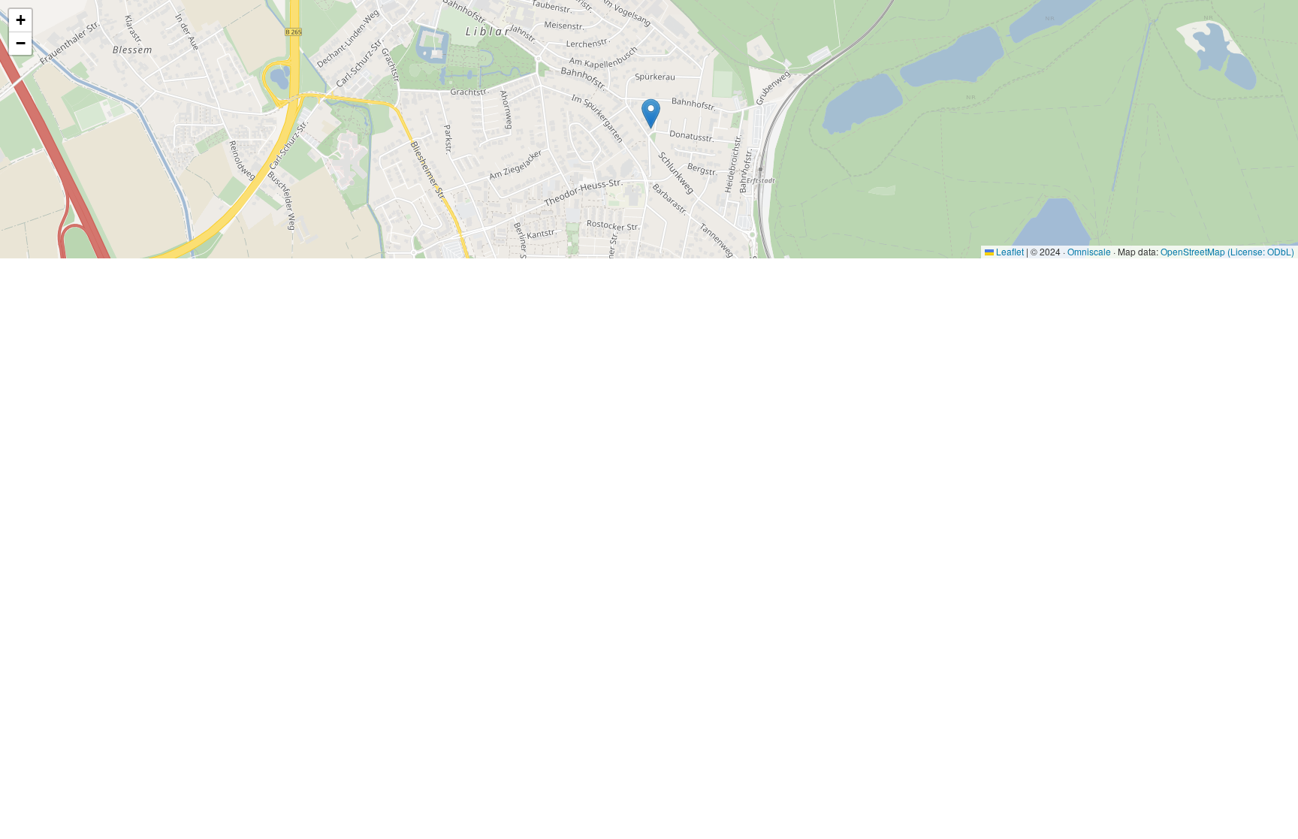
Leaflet (1009, 251)
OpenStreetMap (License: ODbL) (1227, 251)
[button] (650, 113)
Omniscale (1089, 251)
